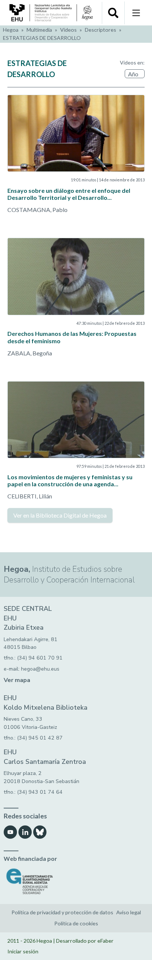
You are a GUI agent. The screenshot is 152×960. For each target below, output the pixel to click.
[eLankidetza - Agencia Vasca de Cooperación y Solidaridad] (76, 881)
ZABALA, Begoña (29, 352)
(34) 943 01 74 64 (40, 792)
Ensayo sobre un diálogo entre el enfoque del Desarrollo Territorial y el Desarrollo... (68, 194)
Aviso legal (128, 912)
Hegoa (10, 30)
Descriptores (100, 30)
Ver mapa (17, 680)
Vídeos (68, 30)
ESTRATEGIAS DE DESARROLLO (42, 38)
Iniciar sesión (22, 951)
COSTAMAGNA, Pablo (37, 209)
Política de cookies (76, 923)
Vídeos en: (132, 62)
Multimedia (39, 30)
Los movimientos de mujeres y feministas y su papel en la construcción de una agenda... (69, 480)
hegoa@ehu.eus (40, 668)
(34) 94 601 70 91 (40, 657)
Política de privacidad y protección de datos (62, 912)
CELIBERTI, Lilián (29, 496)
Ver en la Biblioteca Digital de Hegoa (60, 515)
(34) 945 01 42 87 (40, 737)
